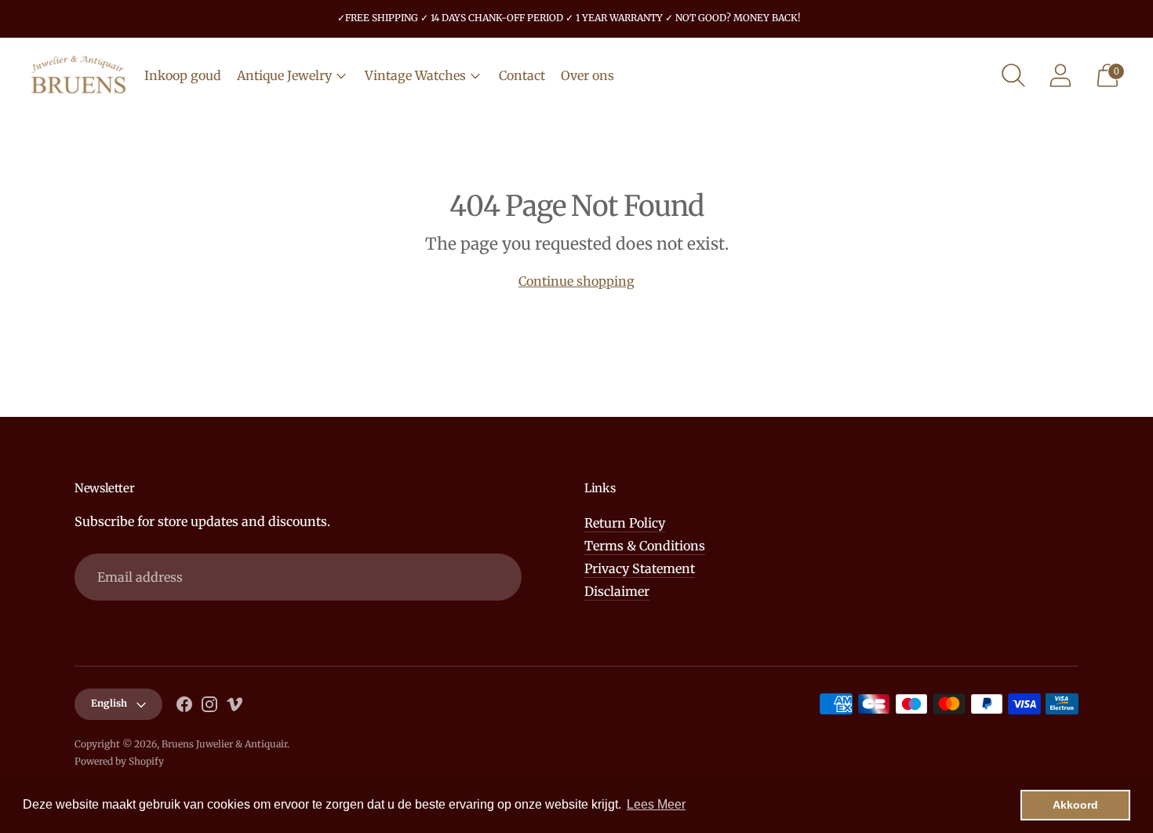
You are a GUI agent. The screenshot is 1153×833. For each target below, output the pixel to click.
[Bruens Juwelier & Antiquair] (78, 75)
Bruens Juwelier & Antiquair (224, 744)
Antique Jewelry (284, 75)
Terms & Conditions (644, 546)
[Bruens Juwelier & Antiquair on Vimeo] (234, 707)
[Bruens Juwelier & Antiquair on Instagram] (209, 707)
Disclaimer (616, 591)
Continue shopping (576, 281)
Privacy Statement (639, 568)
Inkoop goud (182, 75)
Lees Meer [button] (656, 804)
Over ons (587, 75)
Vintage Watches (415, 75)
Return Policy (624, 523)
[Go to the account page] (1060, 75)
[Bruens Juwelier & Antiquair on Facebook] (184, 707)
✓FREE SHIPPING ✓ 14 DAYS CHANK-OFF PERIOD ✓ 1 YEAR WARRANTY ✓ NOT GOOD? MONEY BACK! (568, 18)
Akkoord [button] (1075, 804)
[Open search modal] (1013, 75)
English (109, 703)
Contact (522, 75)
